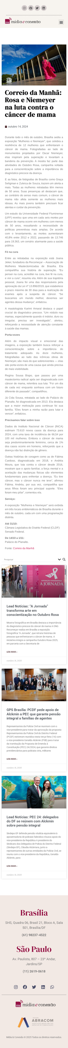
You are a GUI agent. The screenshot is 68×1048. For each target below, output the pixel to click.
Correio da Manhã (23, 548)
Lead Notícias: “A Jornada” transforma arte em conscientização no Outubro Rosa (33, 610)
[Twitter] (37, 8)
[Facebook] (31, 8)
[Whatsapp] (52, 987)
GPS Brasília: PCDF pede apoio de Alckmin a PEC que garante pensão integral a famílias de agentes (34, 714)
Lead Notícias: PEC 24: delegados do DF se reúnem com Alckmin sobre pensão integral (33, 821)
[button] (61, 22)
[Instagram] (24, 8)
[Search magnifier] (64, 559)
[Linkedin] (44, 8)
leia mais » (12, 652)
